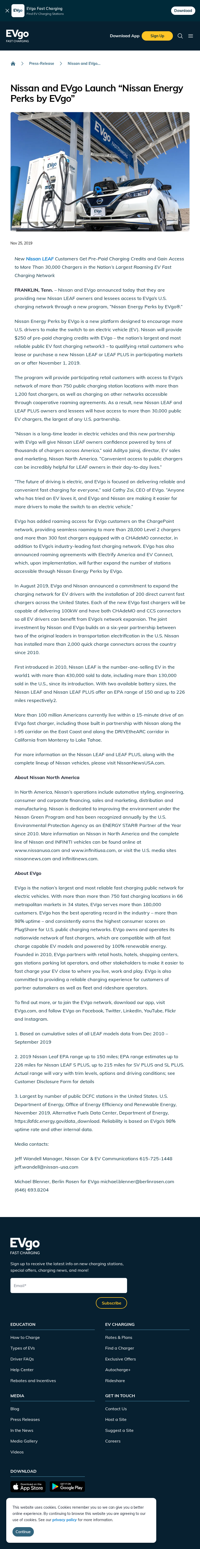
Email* (20, 1285)
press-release (41, 63)
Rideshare (115, 1380)
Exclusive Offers (120, 1359)
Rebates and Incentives (33, 1380)
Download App (125, 35)
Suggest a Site (119, 1430)
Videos (17, 1451)
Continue (23, 1531)
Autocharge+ (118, 1369)
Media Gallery (24, 1441)
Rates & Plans (118, 1337)
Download (183, 10)
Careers (113, 1441)
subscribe (111, 1303)
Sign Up (157, 36)
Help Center (22, 1369)
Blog (14, 1408)
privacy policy (64, 1519)
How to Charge (25, 1337)
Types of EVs (22, 1348)
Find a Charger (119, 1348)
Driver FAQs (22, 1359)
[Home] (13, 63)
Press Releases (25, 1419)
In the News (21, 1430)
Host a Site (116, 1419)
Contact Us (116, 1408)
